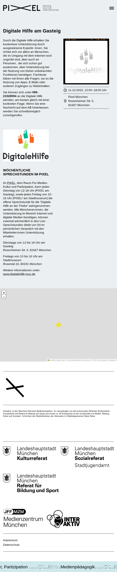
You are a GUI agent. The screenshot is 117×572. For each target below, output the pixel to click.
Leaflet (52, 360)
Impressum (10, 540)
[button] (4, 292)
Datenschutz (11, 544)
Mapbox (113, 360)
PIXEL (11, 183)
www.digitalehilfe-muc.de (19, 274)
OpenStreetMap (73, 360)
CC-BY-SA (95, 360)
